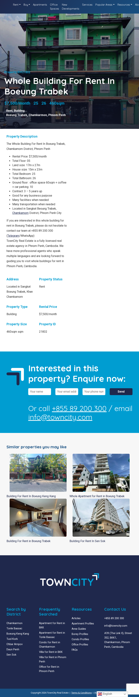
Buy (26, 4)
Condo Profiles (80, 639)
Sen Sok (11, 654)
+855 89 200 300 (79, 408)
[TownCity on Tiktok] (119, 655)
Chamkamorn (20, 213)
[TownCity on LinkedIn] (108, 655)
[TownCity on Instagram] (113, 655)
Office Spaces (54, 6)
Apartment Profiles (83, 623)
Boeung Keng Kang (18, 633)
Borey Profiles (80, 634)
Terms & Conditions (81, 692)
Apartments (40, 4)
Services (87, 4)
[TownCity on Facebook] (105, 655)
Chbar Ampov (15, 644)
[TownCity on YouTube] (111, 655)
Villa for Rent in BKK (51, 652)
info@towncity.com (60, 417)
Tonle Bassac (14, 628)
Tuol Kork (12, 639)
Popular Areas (103, 4)
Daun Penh (13, 649)
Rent (15, 4)
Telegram (13, 235)
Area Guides (79, 628)
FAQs (75, 649)
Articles (76, 618)
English (107, 694)
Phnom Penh (57, 115)
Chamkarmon (38, 115)
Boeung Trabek (16, 115)
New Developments (70, 6)
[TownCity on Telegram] (116, 655)
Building (19, 110)
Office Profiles (80, 644)
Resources (123, 4)
